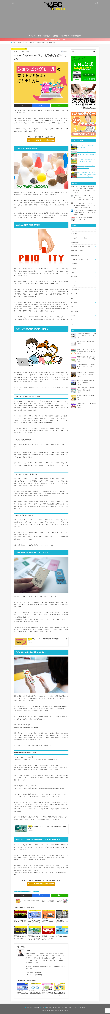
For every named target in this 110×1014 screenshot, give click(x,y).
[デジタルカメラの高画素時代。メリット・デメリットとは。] (73, 382)
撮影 (72, 306)
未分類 (73, 315)
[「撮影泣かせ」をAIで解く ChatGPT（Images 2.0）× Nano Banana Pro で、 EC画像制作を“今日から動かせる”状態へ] (73, 335)
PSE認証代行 (74, 268)
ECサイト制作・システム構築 (79, 238)
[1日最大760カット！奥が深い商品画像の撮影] (73, 405)
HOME (14, 42)
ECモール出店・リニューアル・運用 (24, 42)
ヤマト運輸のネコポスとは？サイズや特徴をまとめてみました (86, 160)
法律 (72, 324)
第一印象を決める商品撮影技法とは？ (85, 396)
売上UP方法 (35, 891)
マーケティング (75, 289)
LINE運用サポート (76, 263)
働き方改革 (74, 294)
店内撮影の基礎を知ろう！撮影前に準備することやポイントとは (86, 365)
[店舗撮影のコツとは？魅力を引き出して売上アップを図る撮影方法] (73, 374)
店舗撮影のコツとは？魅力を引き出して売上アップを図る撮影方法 (86, 373)
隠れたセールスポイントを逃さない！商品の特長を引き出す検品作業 (86, 350)
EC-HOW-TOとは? (73, 1007)
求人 (72, 319)
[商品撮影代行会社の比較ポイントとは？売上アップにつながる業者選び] (73, 359)
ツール (73, 285)
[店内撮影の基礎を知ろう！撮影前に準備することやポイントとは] (73, 366)
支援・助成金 (74, 311)
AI (71, 229)
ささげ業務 (74, 276)
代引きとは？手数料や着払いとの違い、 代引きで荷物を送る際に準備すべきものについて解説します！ (86, 175)
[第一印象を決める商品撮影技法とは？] (73, 397)
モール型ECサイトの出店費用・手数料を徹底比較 (86, 146)
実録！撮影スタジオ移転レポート (85, 341)
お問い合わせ (82, 1007)
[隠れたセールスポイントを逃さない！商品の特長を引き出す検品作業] (73, 351)
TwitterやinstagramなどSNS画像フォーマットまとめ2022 (86, 167)
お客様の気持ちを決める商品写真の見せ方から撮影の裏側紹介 (86, 389)
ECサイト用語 (75, 242)
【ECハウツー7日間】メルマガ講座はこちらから (55, 39)
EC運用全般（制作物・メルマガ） (80, 259)
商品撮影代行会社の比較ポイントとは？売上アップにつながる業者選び (86, 358)
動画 (72, 298)
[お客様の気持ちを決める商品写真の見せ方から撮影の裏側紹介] (73, 390)
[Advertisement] (55, 22)
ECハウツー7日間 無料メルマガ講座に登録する (41, 140)
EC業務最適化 (75, 255)
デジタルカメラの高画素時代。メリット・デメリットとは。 (86, 381)
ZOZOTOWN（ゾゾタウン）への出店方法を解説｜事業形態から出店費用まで (86, 154)
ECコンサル (74, 233)
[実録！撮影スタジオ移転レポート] (73, 343)
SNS (72, 272)
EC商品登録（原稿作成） (77, 250)
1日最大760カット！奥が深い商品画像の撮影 (86, 404)
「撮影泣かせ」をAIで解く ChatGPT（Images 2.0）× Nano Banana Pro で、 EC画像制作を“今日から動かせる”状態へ (86, 335)
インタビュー (74, 281)
